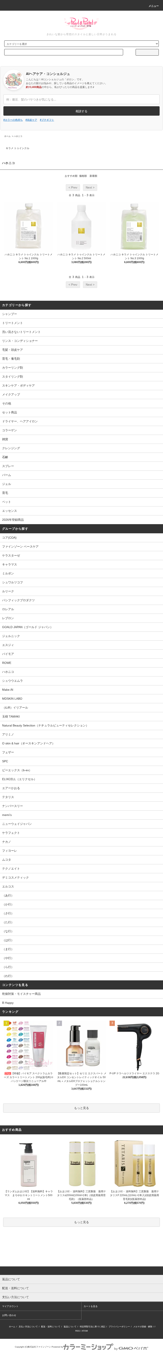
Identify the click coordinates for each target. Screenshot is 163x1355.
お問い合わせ (9, 1315)
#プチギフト (47, 119)
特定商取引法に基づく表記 (92, 1326)
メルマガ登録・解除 (142, 1326)
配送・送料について (50, 1326)
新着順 (93, 175)
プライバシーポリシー (119, 1326)
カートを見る (91, 1306)
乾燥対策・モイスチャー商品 (21, 993)
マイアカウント (10, 1306)
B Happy (8, 1002)
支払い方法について (28, 1326)
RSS (77, 1331)
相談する (81, 111)
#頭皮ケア (31, 119)
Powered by (57, 1347)
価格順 (83, 175)
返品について (70, 1326)
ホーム (7, 136)
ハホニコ (18, 136)
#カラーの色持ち (13, 119)
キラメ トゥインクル (17, 148)
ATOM (85, 1331)
